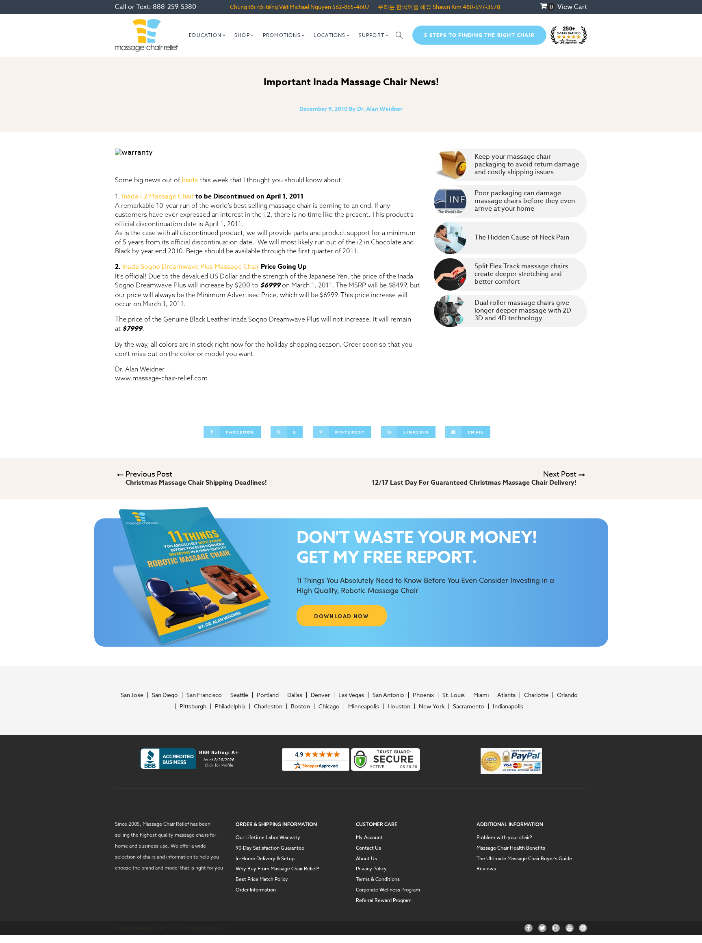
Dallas (294, 695)
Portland (268, 695)
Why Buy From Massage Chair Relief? (277, 869)
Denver (320, 695)
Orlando (567, 695)
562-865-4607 (351, 7)
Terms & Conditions (378, 879)
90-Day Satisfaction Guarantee (270, 848)
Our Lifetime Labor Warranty (268, 837)
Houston (399, 706)
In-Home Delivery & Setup (265, 858)
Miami (481, 695)
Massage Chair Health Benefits (511, 848)
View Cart (572, 7)
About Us (366, 858)
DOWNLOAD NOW (341, 616)
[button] (207, 35)
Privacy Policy (371, 869)
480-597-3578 (481, 7)
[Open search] (399, 35)
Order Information (256, 890)
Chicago (329, 706)
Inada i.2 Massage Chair (158, 196)
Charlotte (536, 695)
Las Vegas (351, 695)
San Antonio (388, 695)
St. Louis (453, 695)
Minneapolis (363, 706)
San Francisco (204, 695)
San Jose (132, 695)
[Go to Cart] (547, 7)
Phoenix (423, 695)
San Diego (165, 695)
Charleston (268, 706)
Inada (190, 180)
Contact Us (368, 848)
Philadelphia (230, 706)
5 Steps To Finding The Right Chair (479, 35)
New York (431, 706)
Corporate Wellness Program (388, 890)
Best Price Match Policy (262, 879)
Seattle (239, 695)
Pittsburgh (193, 706)
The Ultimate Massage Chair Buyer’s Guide (524, 858)
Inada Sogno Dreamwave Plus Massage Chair (190, 267)
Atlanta (506, 695)
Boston (300, 706)
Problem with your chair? (504, 837)
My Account (369, 837)
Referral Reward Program (384, 900)
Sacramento (468, 706)
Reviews (486, 869)
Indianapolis (508, 706)
